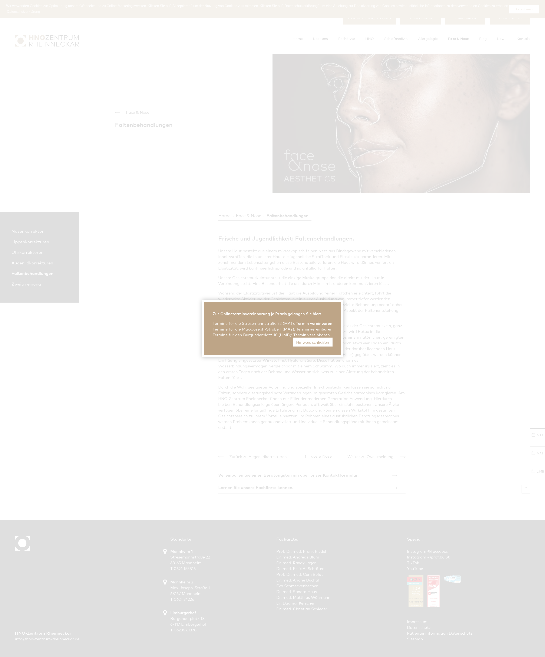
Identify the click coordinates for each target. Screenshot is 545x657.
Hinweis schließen (312, 342)
